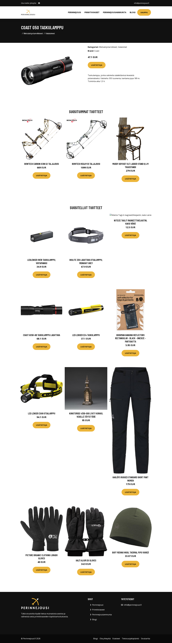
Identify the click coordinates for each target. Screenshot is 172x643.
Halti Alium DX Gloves (86, 560)
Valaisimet (50, 33)
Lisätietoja (96, 65)
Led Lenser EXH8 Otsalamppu (41, 413)
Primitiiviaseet (91, 12)
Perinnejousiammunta (114, 12)
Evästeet (116, 638)
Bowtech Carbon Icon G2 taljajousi (41, 163)
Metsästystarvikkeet (33, 33)
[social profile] (39, 3)
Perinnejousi (74, 12)
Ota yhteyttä (105, 638)
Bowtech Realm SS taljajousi (86, 163)
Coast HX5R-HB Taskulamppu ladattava (41, 335)
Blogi (132, 12)
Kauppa (144, 12)
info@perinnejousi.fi (141, 3)
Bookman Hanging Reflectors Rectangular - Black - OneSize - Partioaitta (130, 338)
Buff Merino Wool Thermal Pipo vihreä (130, 552)
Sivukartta (145, 638)
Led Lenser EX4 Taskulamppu (86, 335)
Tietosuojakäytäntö (130, 638)
